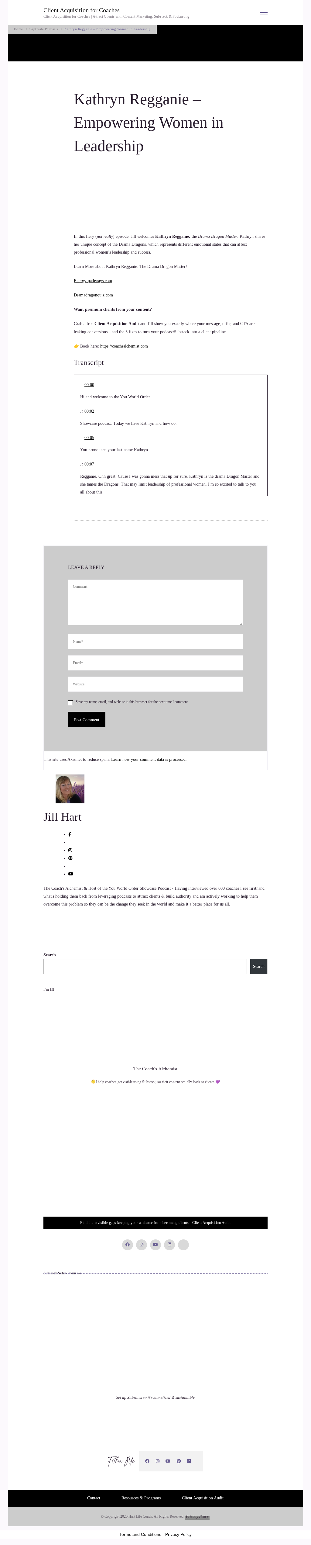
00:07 (89, 464)
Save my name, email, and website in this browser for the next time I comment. (132, 702)
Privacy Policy (197, 1516)
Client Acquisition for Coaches (81, 10)
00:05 (89, 437)
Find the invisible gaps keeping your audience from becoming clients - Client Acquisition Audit (155, 1223)
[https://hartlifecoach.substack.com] (197, 1461)
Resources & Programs (141, 1498)
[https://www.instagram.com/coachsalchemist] (157, 1461)
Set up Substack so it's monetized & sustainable (155, 1397)
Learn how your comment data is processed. (149, 759)
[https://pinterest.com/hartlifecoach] (179, 1461)
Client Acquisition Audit (203, 1498)
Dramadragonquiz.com (93, 295)
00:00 (89, 385)
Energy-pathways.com (93, 281)
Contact (93, 1498)
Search (49, 955)
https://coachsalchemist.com (124, 346)
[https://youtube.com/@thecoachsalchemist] (168, 1461)
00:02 (89, 411)
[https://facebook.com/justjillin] (147, 1461)
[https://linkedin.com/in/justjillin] (189, 1461)
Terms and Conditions (140, 1534)
